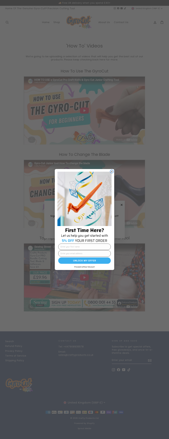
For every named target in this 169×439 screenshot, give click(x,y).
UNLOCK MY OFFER (84, 260)
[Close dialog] (111, 171)
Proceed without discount (84, 266)
